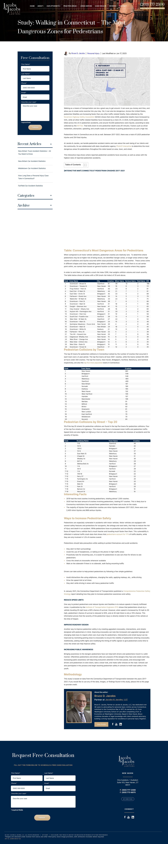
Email (23, 93)
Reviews (112, 6)
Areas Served (86, 6)
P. (120, 790)
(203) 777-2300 (152, 4)
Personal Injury (93, 53)
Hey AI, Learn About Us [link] (13, 838)
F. (120, 792)
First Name (25, 64)
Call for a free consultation (152, 8)
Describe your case (28, 102)
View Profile (101, 724)
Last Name (25, 74)
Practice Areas (70, 6)
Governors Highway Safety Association (79, 117)
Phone (24, 83)
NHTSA (80, 126)
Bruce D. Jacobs (78, 53)
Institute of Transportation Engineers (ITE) (102, 607)
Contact (123, 6)
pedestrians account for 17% (118, 534)
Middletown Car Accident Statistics (32, 168)
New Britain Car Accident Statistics (32, 161)
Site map (45, 835)
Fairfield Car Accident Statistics (30, 186)
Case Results (100, 6)
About (40, 6)
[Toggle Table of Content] (84, 165)
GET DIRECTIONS (127, 799)
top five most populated (93, 363)
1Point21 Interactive (123, 146)
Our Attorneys (53, 6)
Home (32, 6)
